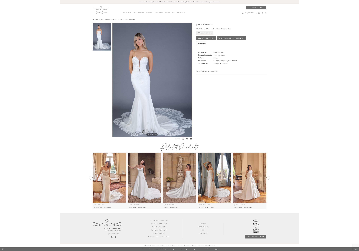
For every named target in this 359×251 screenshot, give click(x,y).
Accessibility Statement (208, 245)
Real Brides (203, 233)
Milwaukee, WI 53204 (113, 230)
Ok (356, 249)
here (216, 249)
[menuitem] (127, 13)
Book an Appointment (206, 38)
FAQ (203, 230)
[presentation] (109, 178)
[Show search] (259, 13)
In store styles (127, 19)
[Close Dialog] (3, 249)
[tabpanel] (102, 37)
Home (95, 19)
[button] (265, 13)
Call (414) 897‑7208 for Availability (231, 38)
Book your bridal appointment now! (209, 2)
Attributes (202, 43)
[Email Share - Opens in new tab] (191, 139)
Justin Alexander (109, 19)
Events (203, 224)
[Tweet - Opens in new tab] (183, 139)
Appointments (203, 227)
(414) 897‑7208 (113, 234)
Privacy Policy (196, 245)
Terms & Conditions (185, 245)
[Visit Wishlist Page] (262, 13)
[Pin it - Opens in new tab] (187, 139)
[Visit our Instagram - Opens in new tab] (112, 237)
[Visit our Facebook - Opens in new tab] (115, 237)
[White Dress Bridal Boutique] (101, 10)
